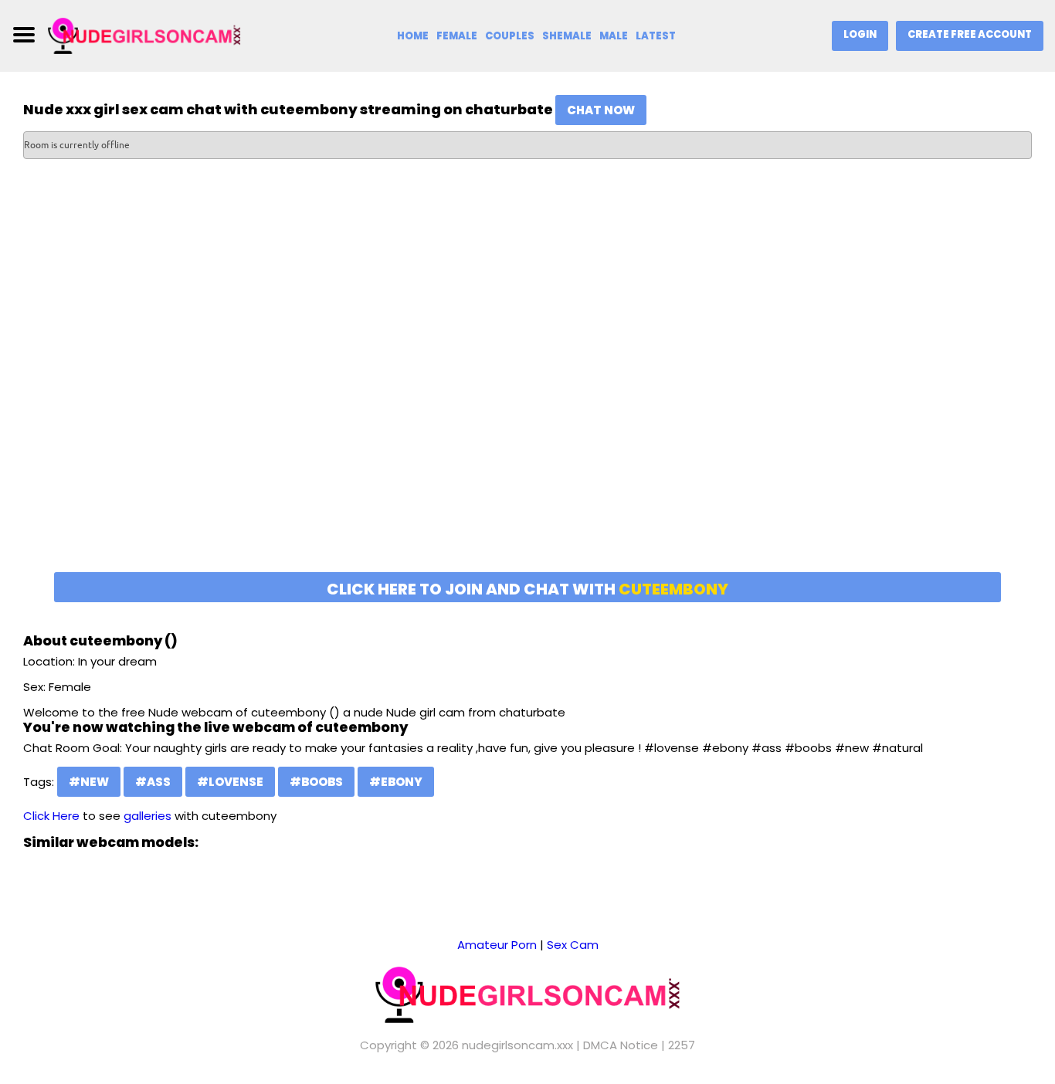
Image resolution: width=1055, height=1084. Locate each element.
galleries (147, 816)
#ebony (395, 782)
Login (860, 34)
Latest (656, 36)
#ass (153, 782)
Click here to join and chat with (527, 589)
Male (613, 36)
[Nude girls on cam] (144, 34)
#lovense (230, 782)
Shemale (567, 36)
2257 (681, 1045)
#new (89, 782)
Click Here (51, 816)
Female (456, 36)
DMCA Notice (620, 1045)
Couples (509, 36)
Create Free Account (969, 34)
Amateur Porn (497, 945)
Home (413, 36)
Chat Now (601, 110)
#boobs (316, 782)
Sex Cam (573, 945)
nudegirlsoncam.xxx (517, 1045)
